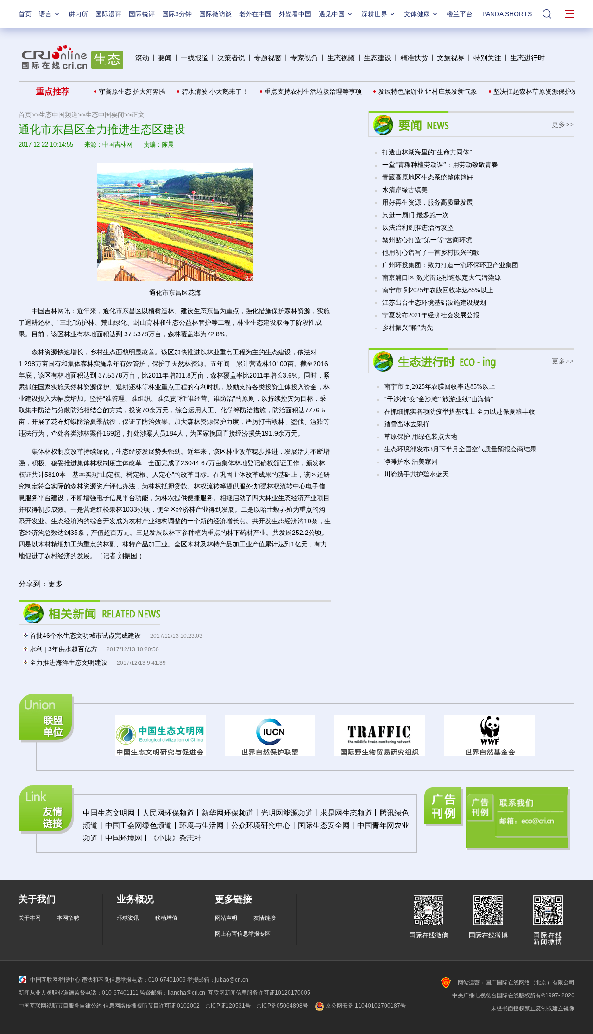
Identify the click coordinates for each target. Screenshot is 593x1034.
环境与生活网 (201, 825)
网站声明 (226, 918)
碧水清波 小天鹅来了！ (202, 91)
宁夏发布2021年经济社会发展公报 (430, 315)
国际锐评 (142, 14)
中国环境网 (123, 838)
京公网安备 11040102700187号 (365, 1005)
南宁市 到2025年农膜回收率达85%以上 (437, 290)
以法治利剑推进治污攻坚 (418, 227)
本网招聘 (68, 918)
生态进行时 (527, 58)
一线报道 (194, 58)
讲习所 (78, 14)
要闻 (165, 58)
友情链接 (264, 918)
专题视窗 (268, 58)
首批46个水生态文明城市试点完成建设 (85, 635)
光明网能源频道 (287, 813)
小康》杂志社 (179, 838)
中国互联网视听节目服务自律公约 (60, 1005)
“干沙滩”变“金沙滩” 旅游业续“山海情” (438, 399)
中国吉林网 (117, 144)
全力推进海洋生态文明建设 (68, 662)
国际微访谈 (215, 14)
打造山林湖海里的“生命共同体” (427, 152)
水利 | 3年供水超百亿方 (63, 649)
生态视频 (341, 58)
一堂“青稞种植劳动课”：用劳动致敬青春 (440, 164)
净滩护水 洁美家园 (411, 461)
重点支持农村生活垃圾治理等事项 (300, 91)
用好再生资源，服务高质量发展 (427, 202)
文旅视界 (451, 58)
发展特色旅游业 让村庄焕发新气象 (414, 91)
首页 (25, 14)
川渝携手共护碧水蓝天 (416, 474)
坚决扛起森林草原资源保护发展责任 (532, 91)
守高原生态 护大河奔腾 (119, 91)
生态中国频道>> (62, 114)
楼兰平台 (460, 14)
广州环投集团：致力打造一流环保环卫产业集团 (450, 265)
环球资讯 (128, 918)
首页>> (29, 114)
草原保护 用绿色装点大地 (420, 436)
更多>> (563, 125)
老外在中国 (255, 14)
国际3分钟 (177, 14)
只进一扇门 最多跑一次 (415, 215)
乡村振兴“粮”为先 (407, 327)
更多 (55, 584)
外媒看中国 (295, 14)
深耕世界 (374, 14)
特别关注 (487, 58)
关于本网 (30, 918)
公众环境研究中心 (260, 825)
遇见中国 (332, 14)
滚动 (142, 58)
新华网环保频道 (227, 813)
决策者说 (231, 58)
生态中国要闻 (104, 114)
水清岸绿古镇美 (405, 189)
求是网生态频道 (346, 813)
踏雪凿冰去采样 (406, 424)
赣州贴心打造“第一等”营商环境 (427, 240)
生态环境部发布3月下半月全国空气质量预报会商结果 (460, 449)
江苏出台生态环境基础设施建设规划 (434, 302)
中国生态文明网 (109, 813)
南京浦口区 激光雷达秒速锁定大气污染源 (441, 277)
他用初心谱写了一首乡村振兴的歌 (430, 252)
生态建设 (377, 58)
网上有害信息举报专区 (243, 934)
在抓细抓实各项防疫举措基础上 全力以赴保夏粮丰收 (459, 411)
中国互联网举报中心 (55, 979)
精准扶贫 (414, 58)
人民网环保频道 (168, 813)
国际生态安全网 (324, 825)
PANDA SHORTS (507, 14)
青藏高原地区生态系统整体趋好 (427, 177)
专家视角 (304, 58)
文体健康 (417, 14)
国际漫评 (108, 14)
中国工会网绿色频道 (138, 825)
